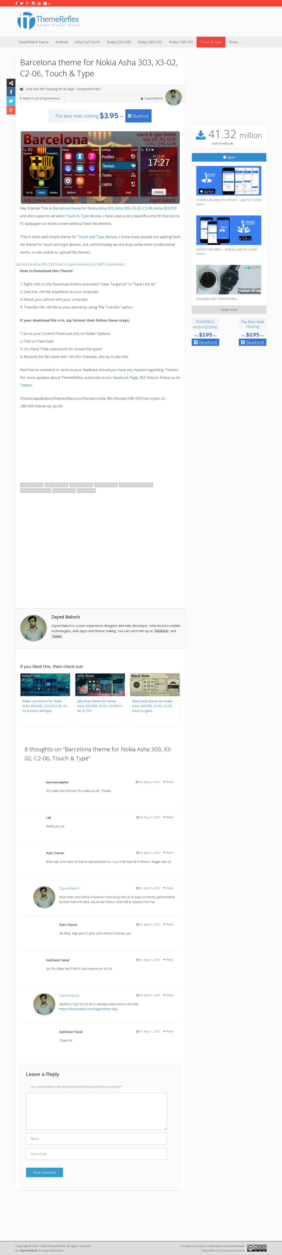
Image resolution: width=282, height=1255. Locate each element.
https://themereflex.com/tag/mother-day (88, 1009)
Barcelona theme (67, 208)
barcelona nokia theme (35, 490)
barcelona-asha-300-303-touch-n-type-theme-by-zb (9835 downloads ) (71, 264)
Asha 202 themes (32, 485)
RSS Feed (147, 377)
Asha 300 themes (81, 485)
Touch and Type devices (97, 236)
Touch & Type (211, 42)
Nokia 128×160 (181, 42)
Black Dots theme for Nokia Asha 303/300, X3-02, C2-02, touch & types (152, 706)
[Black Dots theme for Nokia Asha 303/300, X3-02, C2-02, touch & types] (155, 695)
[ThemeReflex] (48, 29)
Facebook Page (125, 377)
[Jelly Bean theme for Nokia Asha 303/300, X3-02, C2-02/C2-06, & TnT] (100, 695)
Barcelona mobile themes (136, 485)
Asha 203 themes (56, 485)
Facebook (161, 631)
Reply (169, 782)
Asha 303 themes (106, 485)
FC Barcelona (86, 490)
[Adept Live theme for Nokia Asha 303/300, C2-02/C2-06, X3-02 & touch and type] (45, 695)
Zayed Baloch (154, 98)
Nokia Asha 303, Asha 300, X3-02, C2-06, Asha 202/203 (132, 208)
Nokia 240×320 (150, 42)
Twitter (26, 385)
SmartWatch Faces (33, 42)
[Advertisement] (186, 21)
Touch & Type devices (84, 215)
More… (234, 42)
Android (62, 42)
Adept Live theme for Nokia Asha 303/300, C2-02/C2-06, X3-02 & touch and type (45, 706)
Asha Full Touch (87, 42)
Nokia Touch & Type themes (41, 98)
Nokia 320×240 (119, 42)
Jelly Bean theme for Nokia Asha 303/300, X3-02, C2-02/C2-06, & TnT (100, 706)
